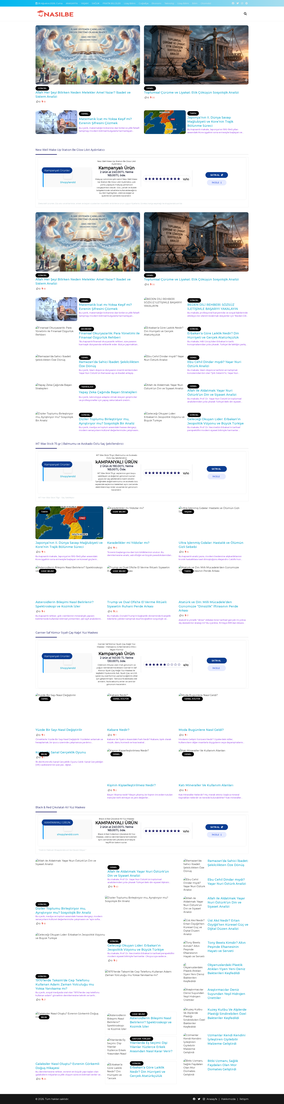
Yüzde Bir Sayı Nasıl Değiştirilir (59, 730)
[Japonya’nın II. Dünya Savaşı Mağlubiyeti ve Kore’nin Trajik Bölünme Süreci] (165, 122)
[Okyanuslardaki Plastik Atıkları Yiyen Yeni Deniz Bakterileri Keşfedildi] (194, 973)
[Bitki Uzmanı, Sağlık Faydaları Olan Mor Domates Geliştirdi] (194, 1067)
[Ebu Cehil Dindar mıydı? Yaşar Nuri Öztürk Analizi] (165, 366)
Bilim (194, 3)
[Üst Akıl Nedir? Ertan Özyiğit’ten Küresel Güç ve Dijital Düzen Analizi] (194, 927)
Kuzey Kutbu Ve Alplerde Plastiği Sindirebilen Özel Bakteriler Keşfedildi (227, 1014)
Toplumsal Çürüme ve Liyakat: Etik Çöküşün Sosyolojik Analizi (191, 92)
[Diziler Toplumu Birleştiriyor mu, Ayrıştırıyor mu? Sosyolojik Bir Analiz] (56, 423)
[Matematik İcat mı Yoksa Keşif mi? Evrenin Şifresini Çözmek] (56, 122)
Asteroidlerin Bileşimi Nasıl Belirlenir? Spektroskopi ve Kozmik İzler (151, 1022)
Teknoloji (169, 3)
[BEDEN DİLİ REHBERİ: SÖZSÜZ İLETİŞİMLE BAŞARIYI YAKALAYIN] (165, 309)
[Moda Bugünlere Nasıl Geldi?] (212, 709)
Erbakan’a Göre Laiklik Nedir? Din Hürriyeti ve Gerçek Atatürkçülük (147, 1072)
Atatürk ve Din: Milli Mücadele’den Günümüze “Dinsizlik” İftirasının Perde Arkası (208, 606)
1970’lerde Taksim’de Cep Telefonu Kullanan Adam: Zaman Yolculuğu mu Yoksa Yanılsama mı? (65, 984)
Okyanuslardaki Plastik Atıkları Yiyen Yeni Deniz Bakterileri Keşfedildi (226, 969)
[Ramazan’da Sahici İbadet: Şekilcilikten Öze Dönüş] (56, 366)
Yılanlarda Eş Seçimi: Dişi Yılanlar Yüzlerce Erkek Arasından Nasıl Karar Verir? (151, 1047)
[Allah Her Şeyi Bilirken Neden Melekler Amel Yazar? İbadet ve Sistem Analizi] (88, 54)
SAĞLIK (95, 3)
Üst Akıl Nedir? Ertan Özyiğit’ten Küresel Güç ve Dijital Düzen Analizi (228, 925)
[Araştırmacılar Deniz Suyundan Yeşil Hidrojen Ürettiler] (194, 995)
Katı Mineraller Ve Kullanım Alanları (206, 785)
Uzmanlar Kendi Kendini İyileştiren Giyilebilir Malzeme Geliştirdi (226, 1039)
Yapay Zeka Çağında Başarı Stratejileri (108, 392)
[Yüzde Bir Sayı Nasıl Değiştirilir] (69, 709)
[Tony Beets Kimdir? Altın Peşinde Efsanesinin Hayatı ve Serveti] (194, 949)
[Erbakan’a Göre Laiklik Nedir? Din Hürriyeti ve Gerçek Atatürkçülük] (165, 338)
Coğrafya (143, 3)
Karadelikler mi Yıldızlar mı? (128, 543)
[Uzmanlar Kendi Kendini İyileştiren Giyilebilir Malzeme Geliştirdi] (194, 1043)
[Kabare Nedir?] (141, 709)
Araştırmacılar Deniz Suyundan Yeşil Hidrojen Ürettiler (226, 994)
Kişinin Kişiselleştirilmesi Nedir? (131, 785)
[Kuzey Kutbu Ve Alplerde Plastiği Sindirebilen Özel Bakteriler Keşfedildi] (194, 1018)
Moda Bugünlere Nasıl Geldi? (201, 730)
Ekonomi (156, 3)
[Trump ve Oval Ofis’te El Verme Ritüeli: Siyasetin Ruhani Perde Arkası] (141, 582)
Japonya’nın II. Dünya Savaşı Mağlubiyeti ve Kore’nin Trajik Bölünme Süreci (210, 122)
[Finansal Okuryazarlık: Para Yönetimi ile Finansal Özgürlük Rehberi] (56, 338)
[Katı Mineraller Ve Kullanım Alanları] (212, 765)
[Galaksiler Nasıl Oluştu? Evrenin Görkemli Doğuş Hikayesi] (69, 1035)
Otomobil (206, 3)
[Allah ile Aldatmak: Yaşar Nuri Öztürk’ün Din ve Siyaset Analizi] (165, 395)
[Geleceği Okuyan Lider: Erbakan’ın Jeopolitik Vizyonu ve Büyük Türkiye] (165, 423)
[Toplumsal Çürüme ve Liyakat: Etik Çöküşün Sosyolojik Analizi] (196, 54)
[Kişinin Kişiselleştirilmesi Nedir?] (141, 765)
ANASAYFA (72, 3)
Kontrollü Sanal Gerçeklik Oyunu (61, 752)
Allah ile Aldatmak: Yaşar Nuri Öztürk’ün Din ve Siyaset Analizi (226, 902)
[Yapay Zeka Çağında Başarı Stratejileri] (56, 395)
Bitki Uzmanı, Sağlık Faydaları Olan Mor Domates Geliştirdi (223, 1065)
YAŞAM (84, 3)
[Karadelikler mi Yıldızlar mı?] (141, 522)
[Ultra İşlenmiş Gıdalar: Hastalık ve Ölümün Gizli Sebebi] (212, 522)
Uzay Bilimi (129, 3)
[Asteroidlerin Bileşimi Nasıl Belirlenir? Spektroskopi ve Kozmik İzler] (69, 582)
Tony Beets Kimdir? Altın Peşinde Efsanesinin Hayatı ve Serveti (227, 947)
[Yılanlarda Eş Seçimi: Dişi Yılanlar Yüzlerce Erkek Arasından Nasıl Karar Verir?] (117, 1046)
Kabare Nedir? (118, 730)
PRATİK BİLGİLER (112, 3)
